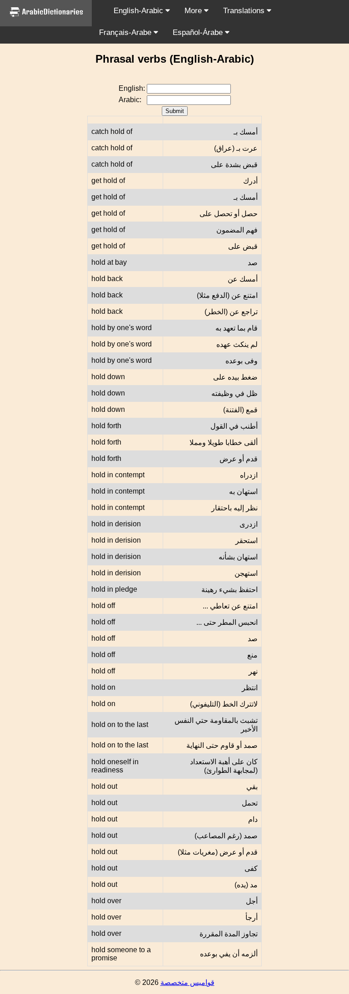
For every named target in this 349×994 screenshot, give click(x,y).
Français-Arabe (126, 32)
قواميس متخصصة (187, 982)
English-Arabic (139, 10)
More (194, 10)
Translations (245, 10)
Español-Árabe (199, 32)
